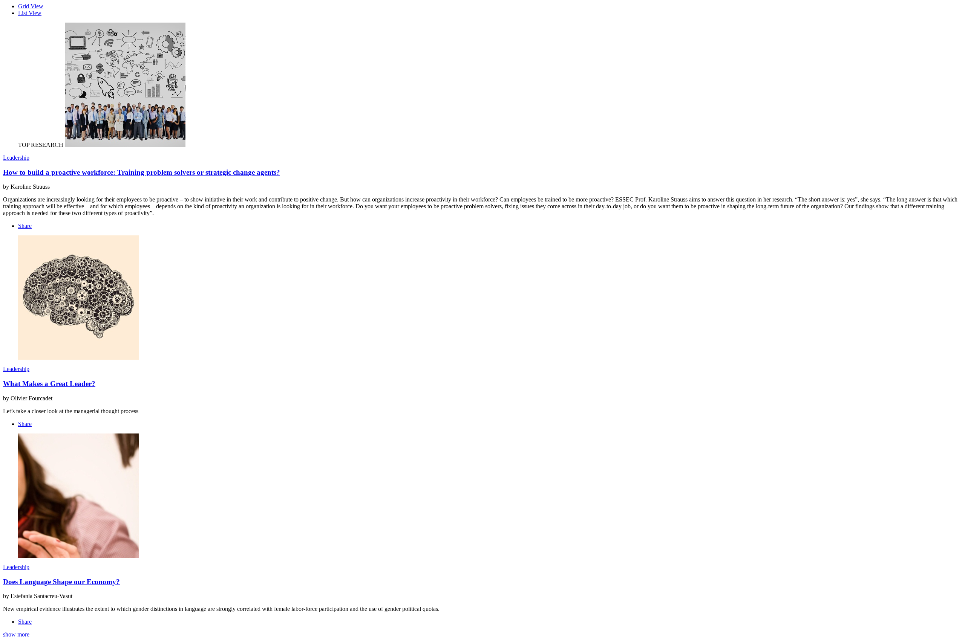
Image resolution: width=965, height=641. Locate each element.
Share (25, 226)
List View (29, 13)
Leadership (16, 157)
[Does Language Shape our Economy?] (78, 555)
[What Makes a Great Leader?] (78, 357)
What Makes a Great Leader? (49, 384)
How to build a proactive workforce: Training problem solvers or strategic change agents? (141, 172)
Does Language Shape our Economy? (61, 582)
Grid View (30, 6)
